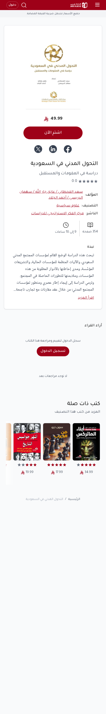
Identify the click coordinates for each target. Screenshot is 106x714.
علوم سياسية (67, 206)
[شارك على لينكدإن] (53, 149)
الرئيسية (74, 499)
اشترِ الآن (53, 133)
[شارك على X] (38, 149)
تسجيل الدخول (53, 351)
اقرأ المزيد (86, 298)
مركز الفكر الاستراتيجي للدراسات (57, 214)
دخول (12, 5)
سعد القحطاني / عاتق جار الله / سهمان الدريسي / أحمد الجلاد (51, 195)
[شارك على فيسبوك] (68, 149)
